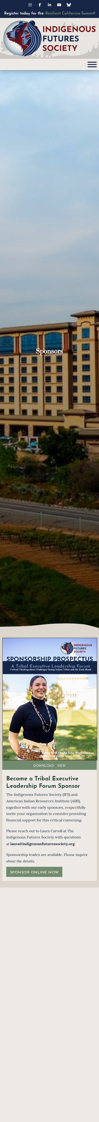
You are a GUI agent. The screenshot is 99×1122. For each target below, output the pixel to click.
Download (43, 765)
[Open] (92, 64)
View (61, 765)
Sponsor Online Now (34, 871)
